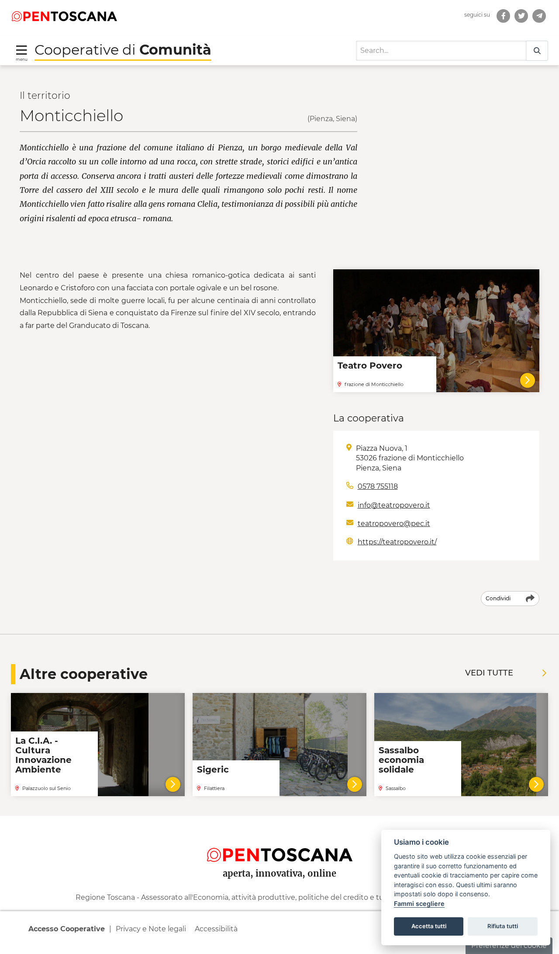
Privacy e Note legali (151, 929)
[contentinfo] (279, 885)
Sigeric (213, 769)
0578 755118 (378, 486)
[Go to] (64, 15)
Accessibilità (216, 929)
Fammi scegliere (419, 903)
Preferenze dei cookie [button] (509, 945)
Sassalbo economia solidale (401, 760)
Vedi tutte (489, 673)
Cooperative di (123, 49)
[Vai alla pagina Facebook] (503, 16)
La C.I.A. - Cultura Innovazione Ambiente (43, 755)
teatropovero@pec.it (394, 523)
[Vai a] (539, 16)
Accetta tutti (428, 926)
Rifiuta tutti (502, 926)
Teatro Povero (370, 365)
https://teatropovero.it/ (397, 542)
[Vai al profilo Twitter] (521, 16)
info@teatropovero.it (394, 505)
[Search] (537, 51)
